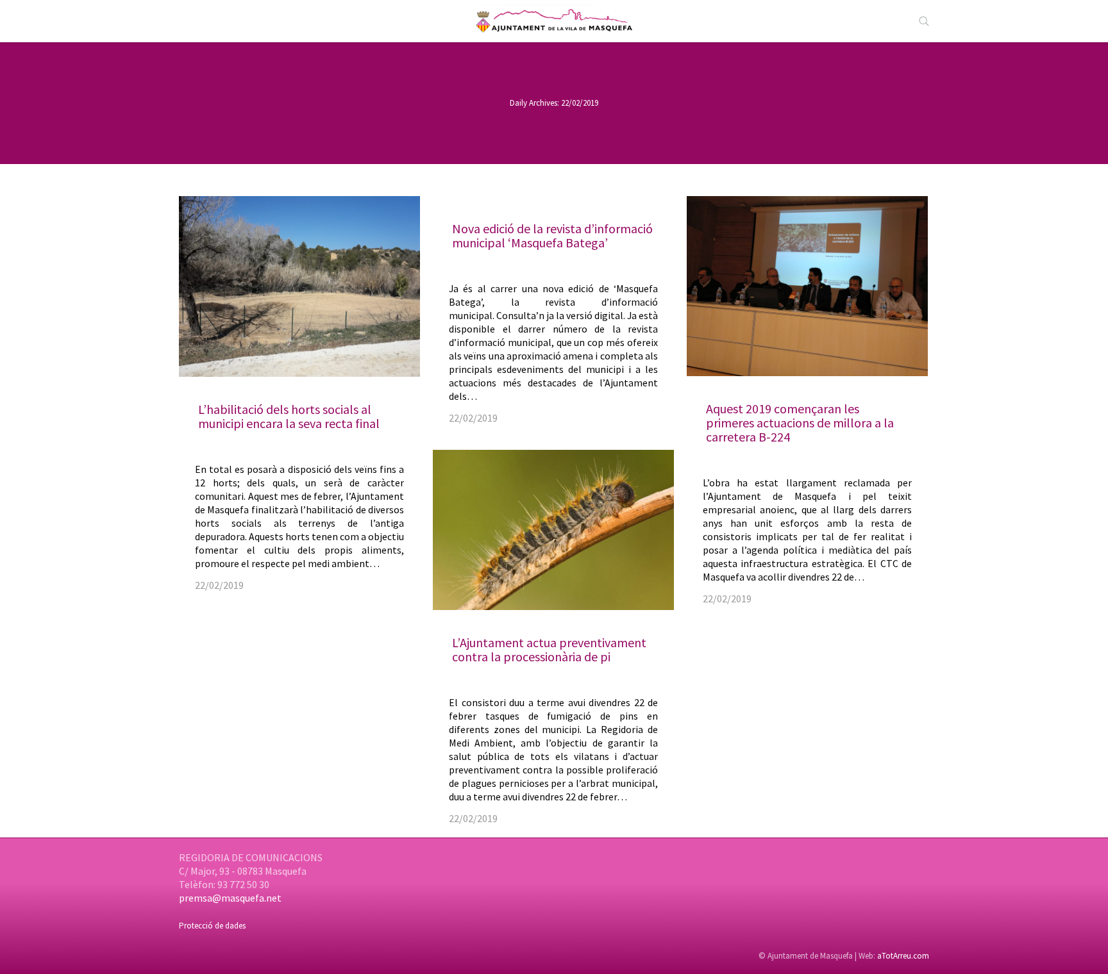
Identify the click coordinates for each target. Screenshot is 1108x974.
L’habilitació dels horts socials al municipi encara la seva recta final (289, 416)
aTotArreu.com (903, 955)
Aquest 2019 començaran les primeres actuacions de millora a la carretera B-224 (800, 422)
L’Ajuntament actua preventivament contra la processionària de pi (549, 649)
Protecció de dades (212, 925)
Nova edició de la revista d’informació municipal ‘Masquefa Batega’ (552, 235)
